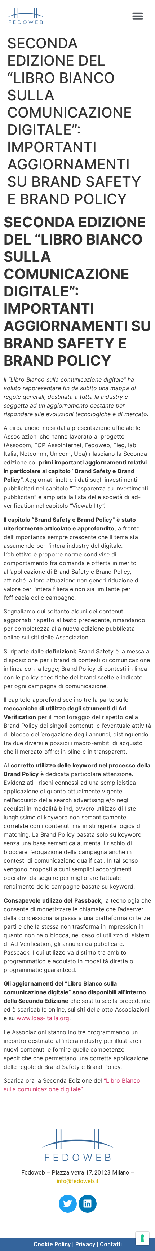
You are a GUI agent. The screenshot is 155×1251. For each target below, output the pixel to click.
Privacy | (86, 1244)
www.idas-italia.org (43, 1018)
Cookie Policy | (54, 1244)
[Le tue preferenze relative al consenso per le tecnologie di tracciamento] (142, 1238)
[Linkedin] (88, 1204)
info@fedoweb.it (77, 1181)
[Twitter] (68, 1204)
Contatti (111, 1244)
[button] (137, 16)
